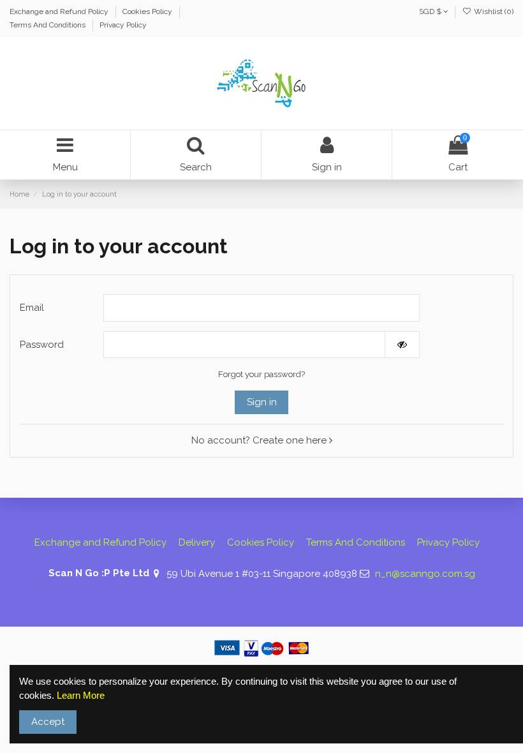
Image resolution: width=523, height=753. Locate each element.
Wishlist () (492, 11)
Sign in (262, 402)
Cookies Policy (148, 11)
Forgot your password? (261, 374)
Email (32, 307)
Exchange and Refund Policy (60, 11)
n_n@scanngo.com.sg (425, 573)
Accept (47, 721)
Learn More (81, 695)
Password (42, 344)
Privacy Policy (123, 24)
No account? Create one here (260, 440)
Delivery (197, 542)
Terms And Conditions (48, 24)
